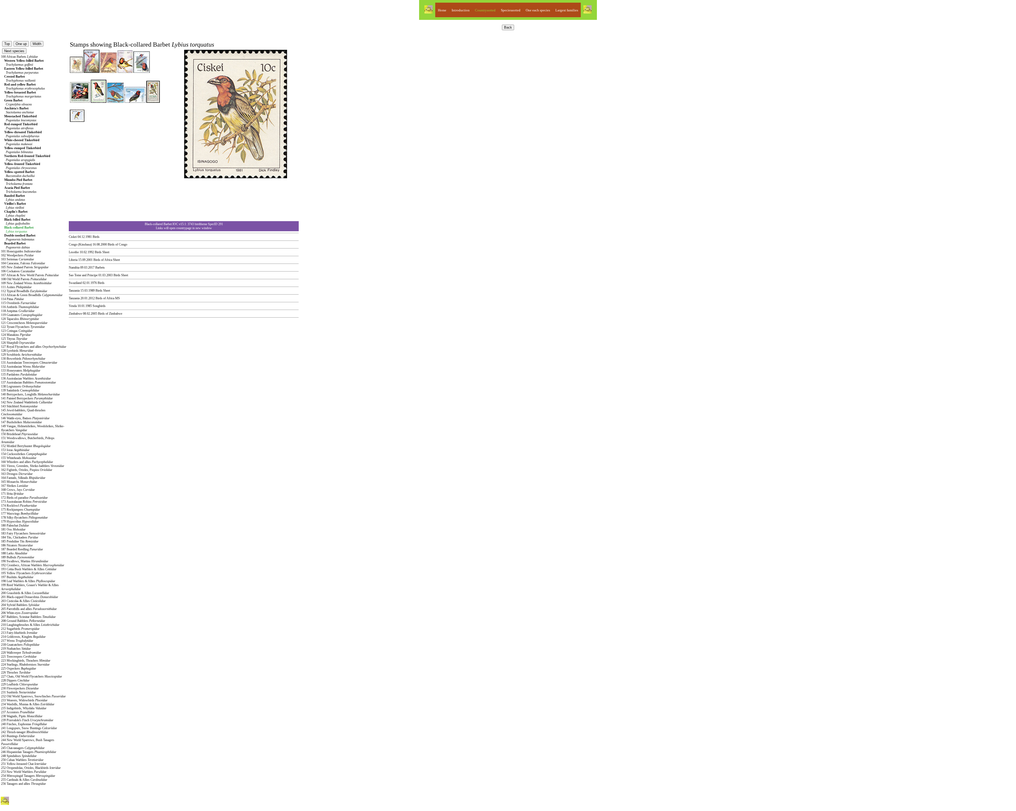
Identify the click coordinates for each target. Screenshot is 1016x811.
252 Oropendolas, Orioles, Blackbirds (31, 768)
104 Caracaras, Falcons (23, 263)
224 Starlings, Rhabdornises (25, 664)
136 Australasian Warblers (26, 378)
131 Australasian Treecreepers (29, 362)
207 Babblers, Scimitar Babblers (28, 617)
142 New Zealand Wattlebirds (26, 402)
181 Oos (13, 529)
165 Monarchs (19, 482)
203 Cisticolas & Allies (23, 601)
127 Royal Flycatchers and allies (33, 347)
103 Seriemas (17, 259)
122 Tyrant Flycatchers (23, 327)
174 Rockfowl (19, 505)
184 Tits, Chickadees (19, 537)
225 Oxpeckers (18, 668)
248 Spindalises (19, 756)
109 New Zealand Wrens (26, 283)
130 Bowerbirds (23, 358)
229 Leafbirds (19, 684)
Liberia (73, 260)
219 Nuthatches (16, 648)
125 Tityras (14, 339)
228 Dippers (15, 680)
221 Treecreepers (19, 656)
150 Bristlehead (19, 434)
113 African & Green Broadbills (31, 295)
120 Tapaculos (20, 319)
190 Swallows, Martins (24, 561)
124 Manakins (16, 335)
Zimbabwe (75, 313)
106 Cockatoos (18, 271)
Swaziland (75, 283)
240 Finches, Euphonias (24, 724)
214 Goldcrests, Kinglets (23, 637)
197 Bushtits (17, 577)
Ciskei (73, 237)
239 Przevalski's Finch (27, 720)
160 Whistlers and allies (27, 462)
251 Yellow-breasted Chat (23, 764)
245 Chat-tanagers (22, 748)
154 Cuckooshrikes (24, 454)
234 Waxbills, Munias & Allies (27, 704)
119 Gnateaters (21, 315)
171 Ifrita (12, 494)
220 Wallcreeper (21, 652)
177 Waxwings (19, 513)
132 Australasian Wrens (23, 366)
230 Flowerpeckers (20, 688)
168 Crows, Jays (18, 490)
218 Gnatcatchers (20, 645)
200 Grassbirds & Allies (25, 593)
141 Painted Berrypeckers (27, 398)
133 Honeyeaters (20, 370)
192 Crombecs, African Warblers (32, 565)
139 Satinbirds (20, 390)
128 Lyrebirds (17, 351)
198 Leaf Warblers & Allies (28, 581)
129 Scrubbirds (21, 355)
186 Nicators (17, 545)
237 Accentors (17, 712)
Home (442, 10)
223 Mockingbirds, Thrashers (25, 660)
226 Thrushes (15, 672)
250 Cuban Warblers (22, 760)
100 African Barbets (19, 57)
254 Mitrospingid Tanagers (28, 776)
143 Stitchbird (19, 406)
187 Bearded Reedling (22, 549)
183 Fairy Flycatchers (23, 533)
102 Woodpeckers (17, 255)
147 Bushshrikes (21, 422)
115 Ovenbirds (18, 303)
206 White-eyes (19, 613)
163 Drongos (17, 474)
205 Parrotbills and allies (29, 609)
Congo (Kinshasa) (80, 244)
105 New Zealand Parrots (24, 267)
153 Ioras (15, 450)
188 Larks (14, 553)
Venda (73, 306)
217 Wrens (17, 641)
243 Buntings (18, 736)
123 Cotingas (16, 331)
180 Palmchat (15, 525)
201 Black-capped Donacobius (29, 597)
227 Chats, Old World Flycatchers (31, 676)
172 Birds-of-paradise (24, 498)
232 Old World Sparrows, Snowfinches (33, 696)
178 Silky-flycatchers (24, 517)
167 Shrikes (14, 486)
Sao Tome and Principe (83, 275)
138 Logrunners (21, 386)
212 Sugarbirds (20, 629)
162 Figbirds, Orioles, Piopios (26, 470)
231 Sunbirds (18, 692)
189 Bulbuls (17, 557)
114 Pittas (12, 299)
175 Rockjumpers (20, 509)
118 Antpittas (17, 311)
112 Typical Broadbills (24, 291)
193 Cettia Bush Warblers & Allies (28, 569)
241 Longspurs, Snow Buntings (29, 728)
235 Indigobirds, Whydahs (23, 708)
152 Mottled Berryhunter (26, 446)
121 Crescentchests (24, 323)
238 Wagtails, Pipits (21, 716)
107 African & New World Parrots (30, 275)
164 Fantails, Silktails (23, 478)
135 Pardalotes (19, 374)
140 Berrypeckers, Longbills (30, 394)
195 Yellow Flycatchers (26, 573)
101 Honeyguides (21, 251)
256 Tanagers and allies (23, 784)
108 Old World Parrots (24, 279)
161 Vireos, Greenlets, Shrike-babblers (32, 466)
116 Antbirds (20, 307)
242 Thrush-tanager (24, 732)
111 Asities (16, 287)
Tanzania (74, 290)
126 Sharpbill (18, 343)
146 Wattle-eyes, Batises (25, 418)
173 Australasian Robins (24, 501)
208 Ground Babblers (23, 621)
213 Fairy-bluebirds (19, 633)
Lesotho (74, 252)
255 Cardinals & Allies (24, 780)
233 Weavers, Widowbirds (24, 700)
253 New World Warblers (23, 772)
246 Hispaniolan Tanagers (28, 752)
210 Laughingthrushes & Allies (30, 625)
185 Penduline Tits (19, 541)
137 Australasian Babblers (28, 382)
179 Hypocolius (20, 521)
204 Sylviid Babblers (20, 605)
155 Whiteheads (18, 458)
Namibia (74, 267)
